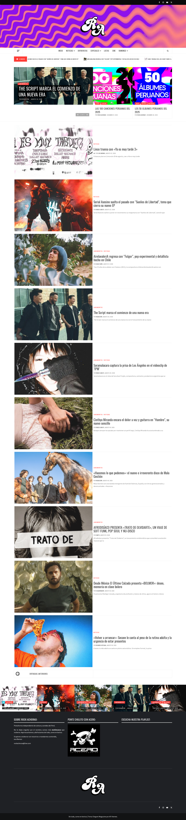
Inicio (60, 50)
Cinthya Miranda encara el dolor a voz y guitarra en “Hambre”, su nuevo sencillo (131, 421)
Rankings (122, 50)
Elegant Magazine (99, 816)
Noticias (69, 50)
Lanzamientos (23, 78)
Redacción (99, 317)
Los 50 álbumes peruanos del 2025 (151, 110)
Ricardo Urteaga (101, 645)
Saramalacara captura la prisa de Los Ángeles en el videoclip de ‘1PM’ (52, 88)
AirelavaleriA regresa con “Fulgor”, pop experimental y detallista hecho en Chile (69, 59)
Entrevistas (82, 50)
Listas (106, 50)
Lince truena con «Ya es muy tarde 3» (116, 59)
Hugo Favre (99, 264)
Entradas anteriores (39, 673)
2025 (97, 103)
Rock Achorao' (102, 115)
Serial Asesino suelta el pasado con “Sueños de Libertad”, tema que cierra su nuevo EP (132, 203)
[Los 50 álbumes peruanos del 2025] (152, 86)
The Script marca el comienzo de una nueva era (121, 312)
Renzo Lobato (27, 99)
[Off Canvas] (18, 51)
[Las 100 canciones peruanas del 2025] (113, 86)
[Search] (168, 50)
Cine (113, 50)
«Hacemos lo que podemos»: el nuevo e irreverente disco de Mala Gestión (131, 474)
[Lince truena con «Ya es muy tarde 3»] (18, 698)
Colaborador (100, 591)
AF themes (113, 816)
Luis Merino (101, 153)
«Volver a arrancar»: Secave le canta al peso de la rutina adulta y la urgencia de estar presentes (133, 639)
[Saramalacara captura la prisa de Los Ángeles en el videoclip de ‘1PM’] (152, 705)
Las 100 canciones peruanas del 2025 (112, 110)
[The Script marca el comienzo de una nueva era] (130, 698)
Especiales (95, 50)
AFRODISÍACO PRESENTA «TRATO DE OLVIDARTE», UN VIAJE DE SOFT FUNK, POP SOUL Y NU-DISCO (130, 529)
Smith (98, 535)
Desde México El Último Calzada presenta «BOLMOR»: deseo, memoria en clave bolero (129, 585)
